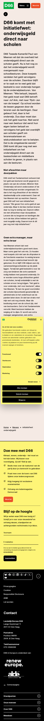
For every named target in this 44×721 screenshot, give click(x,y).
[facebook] (10, 575)
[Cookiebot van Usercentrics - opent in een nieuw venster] (27, 319)
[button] (24, 5)
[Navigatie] (37, 576)
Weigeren (22, 400)
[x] (29, 575)
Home (6, 427)
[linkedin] (17, 575)
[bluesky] (6, 575)
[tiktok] (25, 575)
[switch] (39, 360)
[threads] (21, 575)
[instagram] (14, 575)
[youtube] (6, 578)
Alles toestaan (22, 388)
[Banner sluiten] (41, 319)
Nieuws (15, 427)
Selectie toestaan (22, 394)
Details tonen (33, 382)
